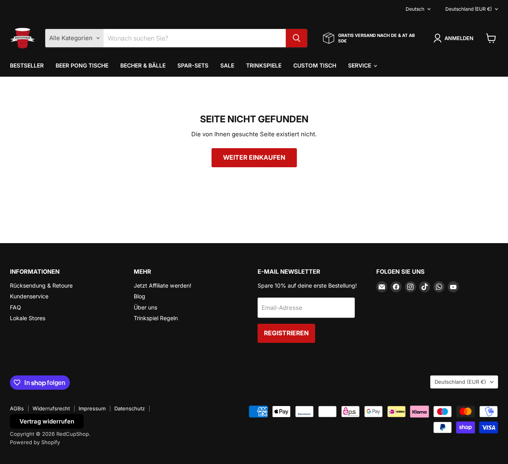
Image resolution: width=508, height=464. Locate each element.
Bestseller (27, 65)
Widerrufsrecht (51, 408)
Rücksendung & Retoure (41, 285)
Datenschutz (129, 408)
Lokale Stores (27, 318)
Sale (227, 65)
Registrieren (286, 333)
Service (360, 65)
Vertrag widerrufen (46, 421)
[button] (454, 38)
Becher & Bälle (142, 65)
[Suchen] (296, 38)
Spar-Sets (192, 65)
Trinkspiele (263, 65)
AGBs (17, 408)
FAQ (15, 307)
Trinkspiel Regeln (156, 318)
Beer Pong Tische (82, 65)
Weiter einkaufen (254, 157)
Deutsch (415, 9)
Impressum (92, 408)
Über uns (145, 307)
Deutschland (468, 9)
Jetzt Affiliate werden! (162, 285)
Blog (139, 296)
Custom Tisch (314, 65)
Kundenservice (29, 296)
